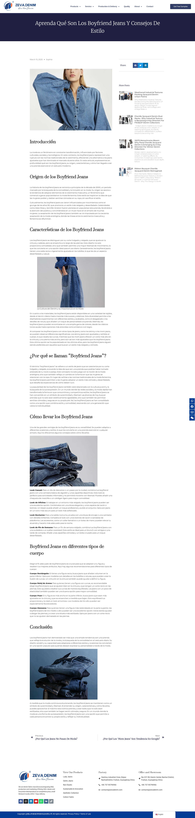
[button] (135, 65)
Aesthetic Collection (71, 793)
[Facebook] (21, 801)
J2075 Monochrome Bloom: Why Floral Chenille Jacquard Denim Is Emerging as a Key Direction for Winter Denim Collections (148, 144)
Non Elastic (67, 785)
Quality (127, 6)
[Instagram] (26, 801)
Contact (149, 6)
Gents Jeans (68, 781)
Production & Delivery (107, 6)
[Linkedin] (31, 801)
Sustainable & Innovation (73, 789)
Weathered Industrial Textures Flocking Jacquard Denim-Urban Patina (149, 94)
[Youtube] (36, 801)
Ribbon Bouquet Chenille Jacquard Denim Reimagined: (148, 170)
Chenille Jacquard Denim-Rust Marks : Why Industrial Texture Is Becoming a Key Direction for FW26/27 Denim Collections (149, 119)
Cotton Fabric (68, 797)
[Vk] (46, 801)
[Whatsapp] (41, 801)
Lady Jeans (67, 777)
